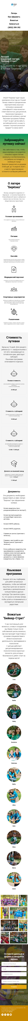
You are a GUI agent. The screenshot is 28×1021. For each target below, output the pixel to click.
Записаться (14, 24)
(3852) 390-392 (14, 27)
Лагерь (14, 13)
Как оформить (14, 17)
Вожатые (14, 20)
